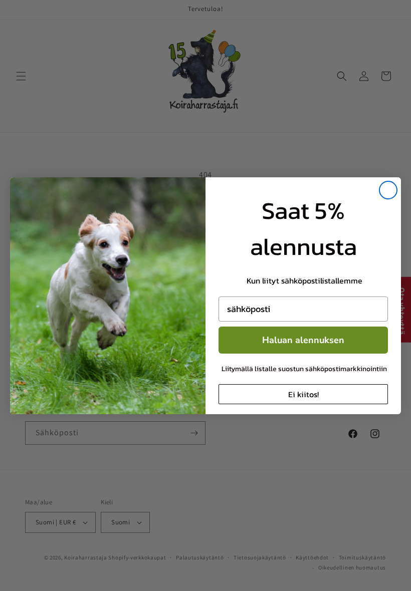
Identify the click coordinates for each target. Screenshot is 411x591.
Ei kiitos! (303, 394)
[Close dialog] (388, 190)
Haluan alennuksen (303, 340)
